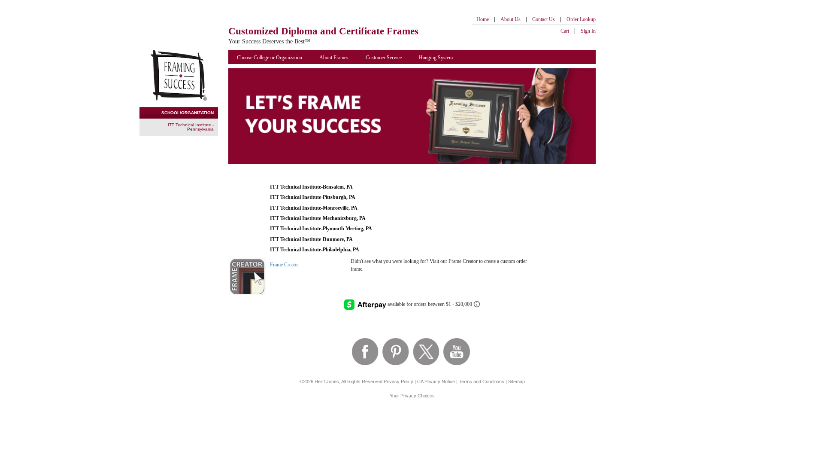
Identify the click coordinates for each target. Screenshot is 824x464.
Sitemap (516, 381)
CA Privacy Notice (436, 381)
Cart (564, 31)
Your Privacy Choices (412, 395)
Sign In (588, 31)
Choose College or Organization (269, 58)
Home (482, 19)
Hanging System (436, 58)
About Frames (333, 58)
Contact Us (543, 19)
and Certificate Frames (323, 31)
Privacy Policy (398, 381)
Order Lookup (581, 19)
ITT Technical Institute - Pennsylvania (191, 126)
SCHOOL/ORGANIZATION (187, 112)
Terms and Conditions (481, 381)
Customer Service (384, 58)
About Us (510, 19)
